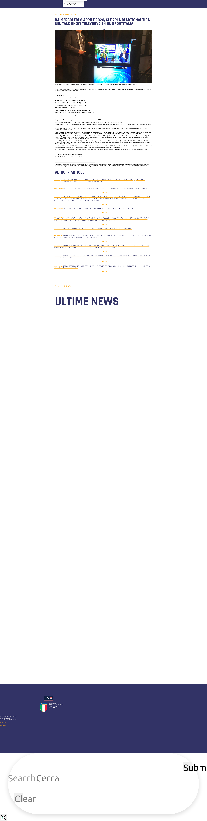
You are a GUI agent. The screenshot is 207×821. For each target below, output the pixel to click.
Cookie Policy (3, 725)
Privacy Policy (3, 722)
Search (22, 778)
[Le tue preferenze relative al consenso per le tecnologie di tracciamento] (2, 818)
